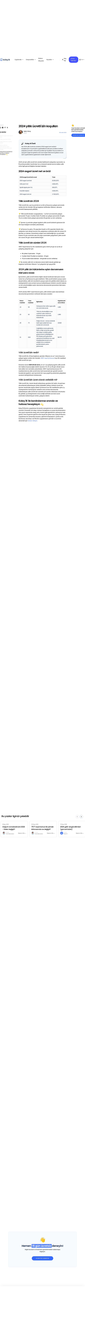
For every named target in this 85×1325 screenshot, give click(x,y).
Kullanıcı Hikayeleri (41, 60)
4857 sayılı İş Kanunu (48, 358)
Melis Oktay (27, 131)
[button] (19, 59)
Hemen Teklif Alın (73, 59)
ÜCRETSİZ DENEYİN (42, 1258)
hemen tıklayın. (33, 421)
